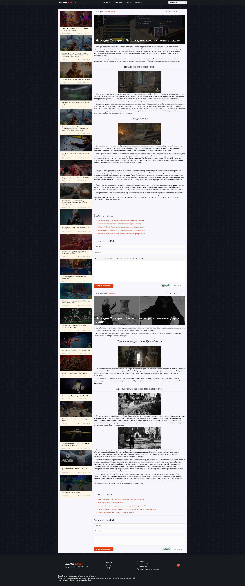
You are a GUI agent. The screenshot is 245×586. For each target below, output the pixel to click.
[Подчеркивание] (101, 258)
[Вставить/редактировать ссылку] (124, 258)
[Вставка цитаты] (133, 258)
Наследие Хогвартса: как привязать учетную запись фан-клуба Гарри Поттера (127, 509)
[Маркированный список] (114, 258)
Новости (107, 2)
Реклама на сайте (143, 564)
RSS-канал (141, 561)
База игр (138, 2)
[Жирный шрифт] (95, 258)
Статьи (118, 2)
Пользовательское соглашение (148, 569)
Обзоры (128, 2)
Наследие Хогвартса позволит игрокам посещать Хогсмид (119, 223)
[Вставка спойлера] (139, 258)
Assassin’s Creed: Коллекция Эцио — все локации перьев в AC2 (121, 230)
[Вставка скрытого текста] (142, 258)
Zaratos (112, 12)
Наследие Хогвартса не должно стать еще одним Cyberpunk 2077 (122, 233)
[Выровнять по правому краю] (111, 258)
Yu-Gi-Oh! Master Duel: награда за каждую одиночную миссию (121, 499)
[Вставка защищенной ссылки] (129, 258)
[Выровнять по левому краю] (105, 258)
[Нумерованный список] (117, 258)
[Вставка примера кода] (136, 258)
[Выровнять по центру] (108, 258)
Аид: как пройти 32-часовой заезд (110, 502)
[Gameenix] (67, 2)
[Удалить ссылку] (127, 258)
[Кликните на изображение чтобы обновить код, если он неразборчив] (166, 286)
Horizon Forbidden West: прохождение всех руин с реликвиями (121, 227)
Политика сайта (142, 566)
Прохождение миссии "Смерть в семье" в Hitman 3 (116, 512)
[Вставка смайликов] (121, 258)
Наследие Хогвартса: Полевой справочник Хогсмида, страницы (121, 220)
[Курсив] (98, 258)
